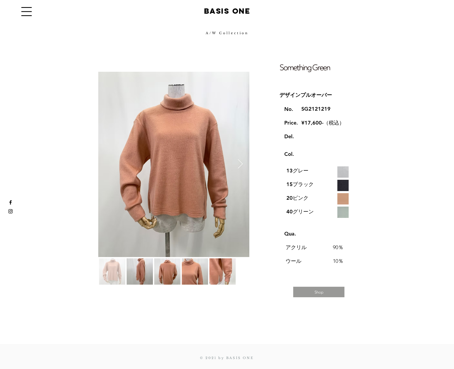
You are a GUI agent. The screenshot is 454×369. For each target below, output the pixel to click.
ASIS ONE (230, 11)
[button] (26, 11)
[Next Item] (240, 164)
